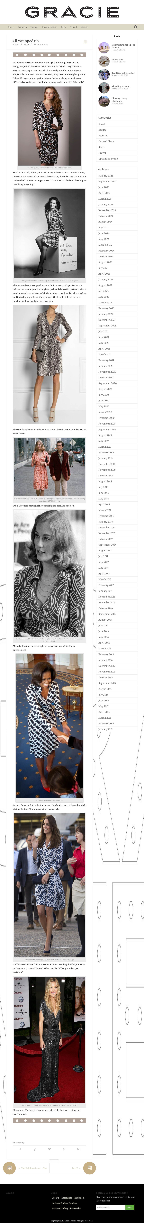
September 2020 (107, 383)
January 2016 (105, 660)
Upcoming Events (108, 158)
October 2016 (105, 608)
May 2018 (103, 498)
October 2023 (105, 256)
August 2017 (105, 550)
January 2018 (105, 521)
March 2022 (105, 302)
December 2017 (106, 527)
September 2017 (107, 544)
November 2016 (106, 602)
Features (22, 27)
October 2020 (105, 377)
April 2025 (104, 193)
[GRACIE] (72, 12)
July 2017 (103, 556)
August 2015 (105, 689)
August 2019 (105, 435)
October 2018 (105, 475)
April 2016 (104, 642)
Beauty (34, 27)
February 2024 (106, 250)
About (84, 27)
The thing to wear (121, 86)
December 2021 (106, 319)
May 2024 (103, 239)
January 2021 (105, 366)
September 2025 (107, 181)
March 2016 (104, 648)
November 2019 (106, 423)
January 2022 (105, 314)
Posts (117, 36)
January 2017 (105, 590)
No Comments (41, 44)
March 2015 (104, 717)
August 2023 (105, 262)
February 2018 (106, 516)
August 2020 (105, 389)
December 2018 (106, 464)
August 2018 (105, 481)
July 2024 (103, 227)
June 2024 (103, 233)
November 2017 (106, 533)
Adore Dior (117, 59)
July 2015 (103, 694)
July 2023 (103, 268)
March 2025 (105, 198)
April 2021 (104, 348)
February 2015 (106, 723)
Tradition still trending (123, 73)
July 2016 (103, 625)
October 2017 (105, 539)
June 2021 (103, 337)
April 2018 (104, 504)
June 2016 (103, 631)
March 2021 (104, 354)
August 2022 (105, 285)
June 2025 (103, 187)
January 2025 (105, 204)
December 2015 (106, 665)
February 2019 (106, 452)
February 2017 (106, 585)
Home (11, 27)
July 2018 (103, 487)
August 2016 (105, 619)
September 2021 (107, 325)
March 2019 (104, 446)
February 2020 (106, 417)
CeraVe (55, 1198)
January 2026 (105, 175)
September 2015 (107, 683)
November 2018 (107, 469)
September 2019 (107, 429)
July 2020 (103, 394)
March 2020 (105, 412)
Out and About (49, 27)
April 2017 (104, 573)
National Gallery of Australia (66, 1208)
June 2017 (103, 562)
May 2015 (103, 706)
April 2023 (104, 273)
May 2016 (103, 637)
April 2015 (104, 712)
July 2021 (103, 331)
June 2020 (104, 400)
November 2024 (107, 210)
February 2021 (106, 360)
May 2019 (103, 441)
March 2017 (104, 579)
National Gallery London (64, 1203)
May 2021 (103, 343)
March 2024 (105, 244)
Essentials (66, 1198)
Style (63, 27)
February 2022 (106, 308)
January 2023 (105, 279)
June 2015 (103, 700)
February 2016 (106, 654)
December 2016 (106, 596)
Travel (73, 27)
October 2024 (105, 216)
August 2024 (105, 221)
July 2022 (103, 291)
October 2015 (105, 677)
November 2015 (106, 671)
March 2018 (105, 510)
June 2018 (103, 492)
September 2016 (107, 614)
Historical (79, 1198)
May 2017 (103, 567)
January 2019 (105, 458)
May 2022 (103, 296)
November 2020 (107, 371)
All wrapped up (25, 41)
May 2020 (103, 406)
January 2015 (105, 729)
